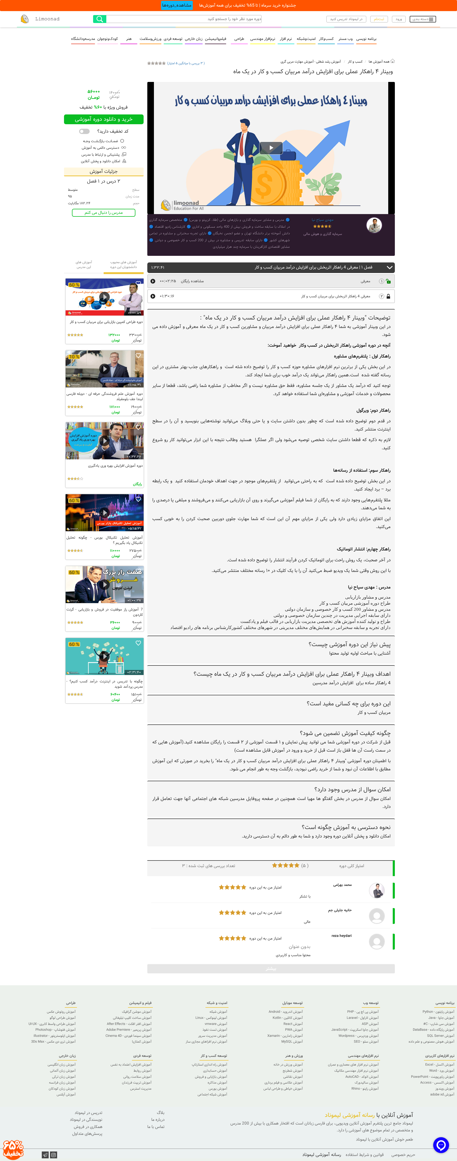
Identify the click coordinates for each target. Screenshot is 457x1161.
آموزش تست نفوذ (215, 1030)
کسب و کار (355, 61)
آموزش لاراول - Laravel (363, 1018)
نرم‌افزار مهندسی (262, 39)
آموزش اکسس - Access (437, 1082)
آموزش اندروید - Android (286, 1012)
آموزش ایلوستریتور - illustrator (55, 1036)
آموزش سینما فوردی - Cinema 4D (129, 1036)
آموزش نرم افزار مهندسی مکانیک (356, 1071)
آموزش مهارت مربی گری (297, 61)
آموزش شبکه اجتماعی (212, 1094)
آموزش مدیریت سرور (212, 1036)
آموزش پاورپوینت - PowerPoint (432, 1077)
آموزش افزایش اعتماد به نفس (131, 1064)
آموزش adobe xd (442, 1094)
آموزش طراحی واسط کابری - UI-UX (52, 1024)
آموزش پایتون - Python (438, 1012)
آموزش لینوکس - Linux (211, 1018)
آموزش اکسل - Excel (439, 1064)
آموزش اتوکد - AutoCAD (362, 1077)
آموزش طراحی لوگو (63, 1018)
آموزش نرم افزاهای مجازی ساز (206, 1041)
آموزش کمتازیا (142, 1041)
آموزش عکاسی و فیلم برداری (283, 1082)
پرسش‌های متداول (87, 1134)
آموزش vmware (216, 1024)
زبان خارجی (194, 39)
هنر (129, 39)
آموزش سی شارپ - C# (438, 1024)
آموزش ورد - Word (441, 1071)
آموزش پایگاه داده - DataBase (433, 1030)
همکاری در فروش (88, 1127)
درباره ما (157, 1120)
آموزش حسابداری (215, 1071)
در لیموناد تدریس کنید (346, 19)
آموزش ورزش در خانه (288, 1064)
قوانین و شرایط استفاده (365, 1155)
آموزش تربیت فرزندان (137, 1082)
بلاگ (160, 1113)
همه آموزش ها (379, 61)
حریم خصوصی (403, 1155)
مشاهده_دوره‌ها (176, 5)
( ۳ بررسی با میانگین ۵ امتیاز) (186, 63)
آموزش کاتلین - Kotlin (288, 1018)
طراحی (239, 39)
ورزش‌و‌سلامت (150, 39)
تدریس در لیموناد (88, 1113)
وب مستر (346, 39)
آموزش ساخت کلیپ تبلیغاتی (132, 1018)
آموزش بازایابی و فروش (211, 1077)
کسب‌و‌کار (326, 39)
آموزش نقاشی (293, 1077)
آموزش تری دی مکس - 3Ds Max (53, 1041)
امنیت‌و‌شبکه (306, 39)
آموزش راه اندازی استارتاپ (209, 1064)
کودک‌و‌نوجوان (107, 39)
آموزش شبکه (218, 1012)
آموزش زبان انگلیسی (62, 1064)
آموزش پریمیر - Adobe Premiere (129, 1030)
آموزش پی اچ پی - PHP (363, 1012)
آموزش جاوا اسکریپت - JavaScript (355, 1030)
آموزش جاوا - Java (441, 1018)
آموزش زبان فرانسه (62, 1082)
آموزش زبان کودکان (62, 1088)
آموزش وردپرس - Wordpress (359, 1036)
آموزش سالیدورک (367, 1082)
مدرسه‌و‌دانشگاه (83, 39)
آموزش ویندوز (444, 1088)
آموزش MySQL (292, 1041)
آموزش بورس (218, 1088)
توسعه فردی (173, 39)
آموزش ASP (370, 1024)
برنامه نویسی (366, 39)
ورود (399, 19)
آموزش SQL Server (440, 1036)
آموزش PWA (294, 1030)
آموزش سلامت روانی (137, 1077)
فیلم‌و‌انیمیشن (215, 39)
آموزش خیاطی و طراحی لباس (283, 1088)
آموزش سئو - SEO (366, 1041)
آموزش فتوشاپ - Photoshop (55, 1030)
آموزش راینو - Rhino (365, 1088)
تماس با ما (155, 1127)
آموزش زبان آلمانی (63, 1071)
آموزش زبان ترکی (64, 1077)
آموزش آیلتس (66, 1094)
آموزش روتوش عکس (61, 1012)
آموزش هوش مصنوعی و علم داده (431, 1041)
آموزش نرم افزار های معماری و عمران (353, 1064)
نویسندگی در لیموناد (86, 1120)
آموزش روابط (143, 1071)
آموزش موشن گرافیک (137, 1012)
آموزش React (293, 1024)
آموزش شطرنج (293, 1071)
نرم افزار (286, 39)
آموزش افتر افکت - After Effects (129, 1024)
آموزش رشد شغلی (328, 61)
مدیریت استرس (141, 1088)
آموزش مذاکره (217, 1082)
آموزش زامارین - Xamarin (285, 1036)
